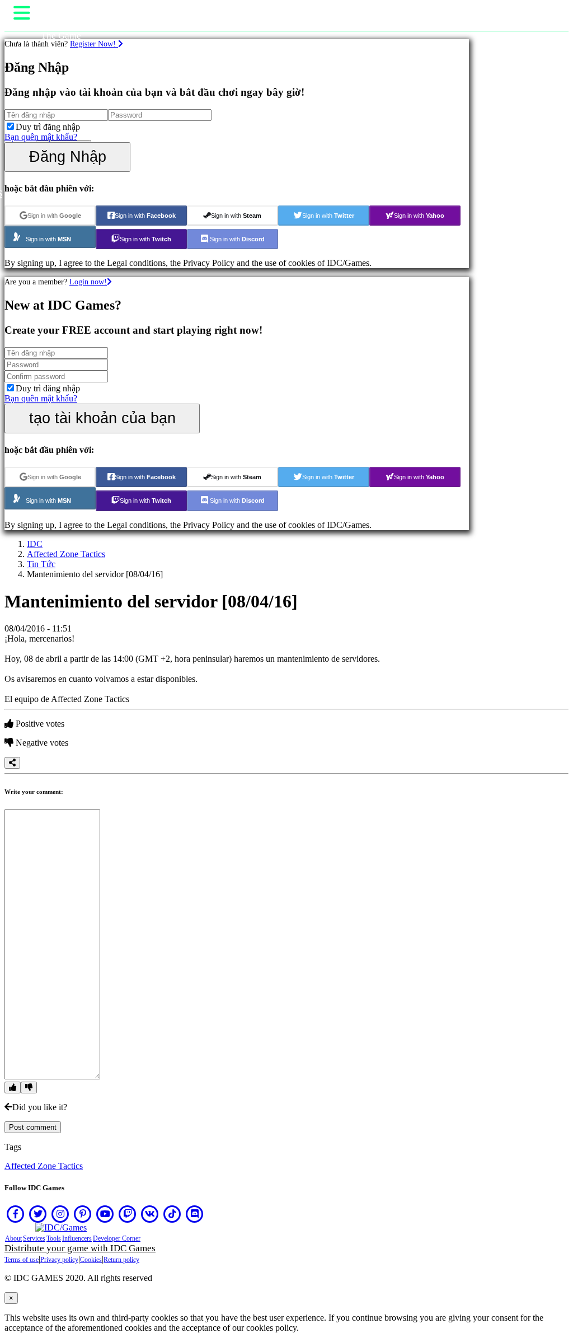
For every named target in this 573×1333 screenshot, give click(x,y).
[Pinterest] (83, 1214)
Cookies (91, 1260)
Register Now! (94, 43)
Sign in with (54, 215)
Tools (53, 1238)
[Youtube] (105, 1214)
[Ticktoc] (172, 1214)
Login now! (88, 281)
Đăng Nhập (67, 156)
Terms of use (21, 1260)
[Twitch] (127, 1214)
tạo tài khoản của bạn (102, 418)
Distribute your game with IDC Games (80, 1248)
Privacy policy (59, 1260)
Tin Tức (41, 564)
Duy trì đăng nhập (48, 127)
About (13, 1238)
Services (34, 1238)
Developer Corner (116, 1238)
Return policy (121, 1260)
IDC (35, 544)
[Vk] (150, 1214)
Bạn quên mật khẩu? (40, 137)
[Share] (12, 763)
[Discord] (195, 1214)
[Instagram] (60, 1214)
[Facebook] (15, 1214)
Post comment (33, 1127)
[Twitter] (38, 1214)
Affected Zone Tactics (66, 554)
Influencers (77, 1238)
